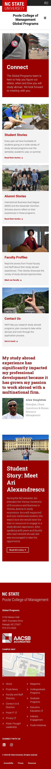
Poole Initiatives (38, 725)
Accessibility (8, 763)
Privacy (20, 763)
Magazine (35, 683)
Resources (32, 763)
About (9, 683)
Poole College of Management (25, 20)
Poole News (12, 689)
